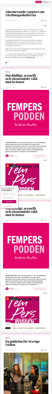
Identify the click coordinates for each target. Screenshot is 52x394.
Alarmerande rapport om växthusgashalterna (24, 13)
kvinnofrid (21, 195)
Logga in (46, 2)
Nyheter (7, 72)
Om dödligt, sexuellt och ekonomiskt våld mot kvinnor (21, 79)
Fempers (11, 155)
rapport (38, 31)
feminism (15, 328)
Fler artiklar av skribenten (39, 155)
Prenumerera (38, 2)
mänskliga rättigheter (40, 195)
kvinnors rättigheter (29, 195)
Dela (44, 25)
